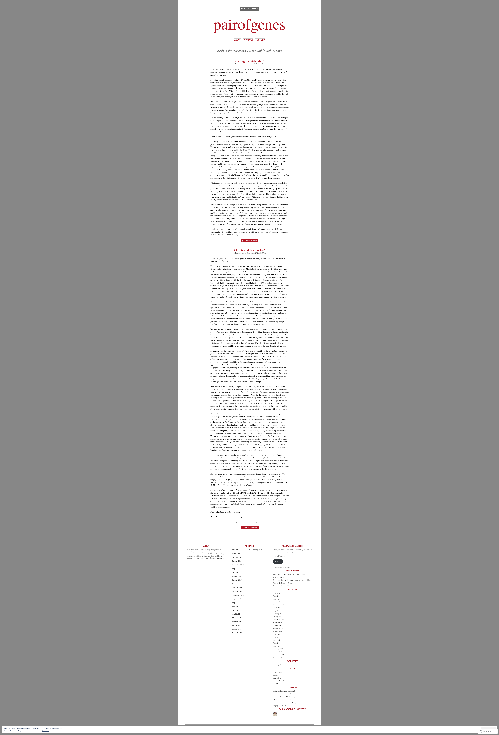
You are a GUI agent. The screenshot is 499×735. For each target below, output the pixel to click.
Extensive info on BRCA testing (284, 697)
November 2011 (238, 633)
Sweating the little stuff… (250, 61)
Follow (277, 562)
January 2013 (237, 580)
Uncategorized (239, 64)
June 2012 (235, 606)
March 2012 (236, 618)
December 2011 (237, 629)
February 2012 (237, 621)
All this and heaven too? (250, 250)
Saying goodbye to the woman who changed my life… (292, 580)
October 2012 (237, 591)
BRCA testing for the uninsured (284, 691)
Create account (278, 672)
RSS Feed (260, 40)
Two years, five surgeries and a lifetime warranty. (290, 574)
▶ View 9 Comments (249, 241)
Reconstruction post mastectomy (284, 703)
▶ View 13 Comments (249, 528)
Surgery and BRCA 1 (280, 705)
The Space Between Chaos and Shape (286, 586)
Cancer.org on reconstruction (283, 694)
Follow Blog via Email (292, 546)
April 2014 (236, 553)
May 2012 (235, 610)
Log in (275, 675)
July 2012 (235, 602)
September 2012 (238, 595)
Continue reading (217, 558)
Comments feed (278, 681)
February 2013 (237, 576)
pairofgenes (249, 23)
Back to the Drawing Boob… (283, 583)
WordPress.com (278, 684)
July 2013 (235, 568)
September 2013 (238, 565)
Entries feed (277, 678)
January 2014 (237, 561)
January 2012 (237, 625)
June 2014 (235, 549)
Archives (248, 40)
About (237, 40)
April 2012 (236, 614)
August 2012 (236, 599)
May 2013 (235, 572)
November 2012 (238, 587)
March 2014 (236, 557)
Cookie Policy (46, 731)
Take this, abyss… (279, 577)
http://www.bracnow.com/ (282, 700)
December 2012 (237, 583)
